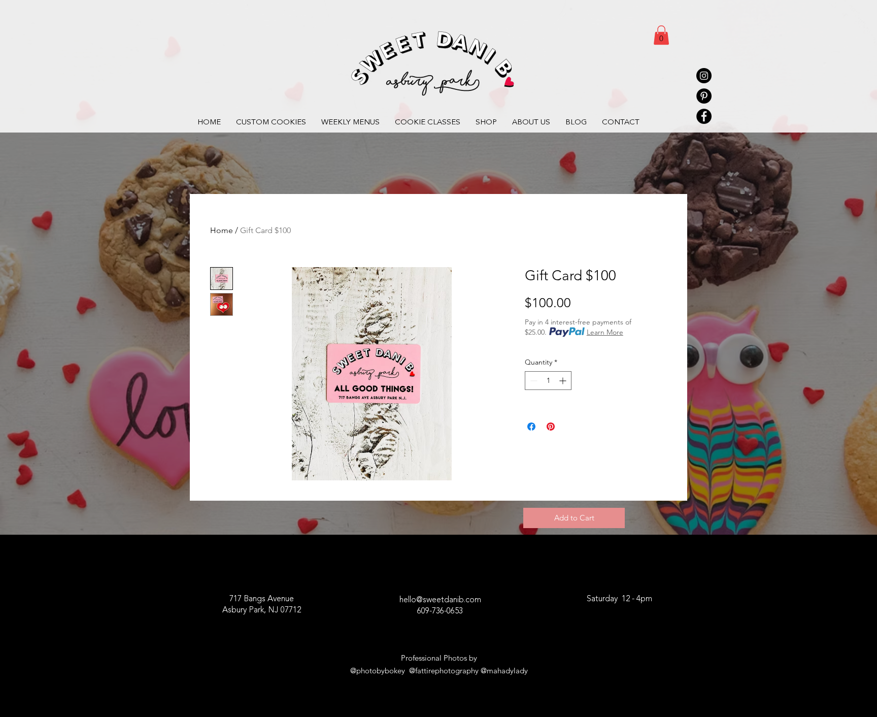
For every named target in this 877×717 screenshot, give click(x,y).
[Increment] (563, 380)
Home (221, 230)
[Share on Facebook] (531, 426)
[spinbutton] (548, 380)
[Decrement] (532, 380)
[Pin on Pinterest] (551, 426)
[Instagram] (704, 75)
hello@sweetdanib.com (440, 600)
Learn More (605, 332)
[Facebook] (704, 116)
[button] (661, 35)
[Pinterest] (704, 96)
